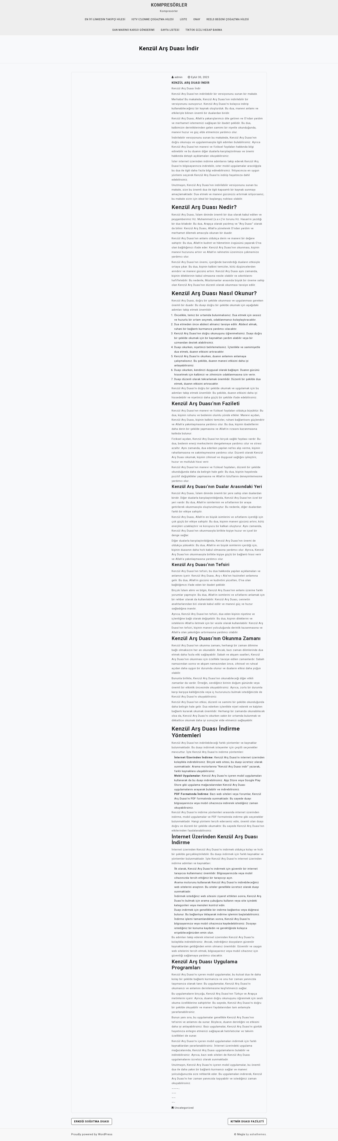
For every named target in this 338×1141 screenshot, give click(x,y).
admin (179, 77)
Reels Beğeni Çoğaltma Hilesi (227, 19)
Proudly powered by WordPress (91, 1134)
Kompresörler (169, 5)
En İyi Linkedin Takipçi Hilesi (105, 19)
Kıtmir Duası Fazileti (247, 1121)
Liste (183, 19)
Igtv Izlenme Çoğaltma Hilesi (153, 19)
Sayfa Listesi (170, 29)
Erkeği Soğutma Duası (91, 1121)
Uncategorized (184, 1107)
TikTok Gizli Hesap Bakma (204, 29)
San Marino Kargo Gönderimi (133, 29)
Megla (241, 1134)
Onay (196, 19)
